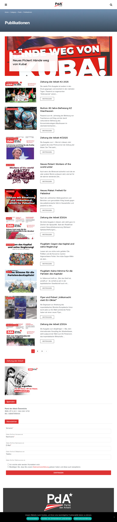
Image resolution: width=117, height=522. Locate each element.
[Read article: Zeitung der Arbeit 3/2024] (21, 227)
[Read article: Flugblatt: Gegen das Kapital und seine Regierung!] (21, 254)
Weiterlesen (48, 98)
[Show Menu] (6, 4)
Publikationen (27, 12)
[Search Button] (111, 4)
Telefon (8, 454)
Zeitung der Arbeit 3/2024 (53, 217)
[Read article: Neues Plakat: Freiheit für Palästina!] (21, 200)
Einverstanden (32, 518)
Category (13, 12)
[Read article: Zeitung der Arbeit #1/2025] (21, 147)
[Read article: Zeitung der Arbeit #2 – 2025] (21, 91)
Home (7, 12)
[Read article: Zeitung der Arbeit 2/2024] (21, 334)
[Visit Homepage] (58, 4)
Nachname (10, 437)
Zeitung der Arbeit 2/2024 (53, 324)
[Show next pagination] (46, 351)
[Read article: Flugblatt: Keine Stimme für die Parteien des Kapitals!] (21, 281)
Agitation (17, 54)
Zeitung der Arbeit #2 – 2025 (54, 82)
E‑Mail (8, 445)
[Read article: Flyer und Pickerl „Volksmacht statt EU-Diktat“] (21, 307)
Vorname (9, 428)
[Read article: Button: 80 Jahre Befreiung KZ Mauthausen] (21, 118)
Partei (20, 12)
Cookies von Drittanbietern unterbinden (56, 518)
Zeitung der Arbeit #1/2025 (54, 138)
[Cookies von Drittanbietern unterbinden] (114, 517)
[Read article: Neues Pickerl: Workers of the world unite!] (21, 174)
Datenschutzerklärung (41, 467)
